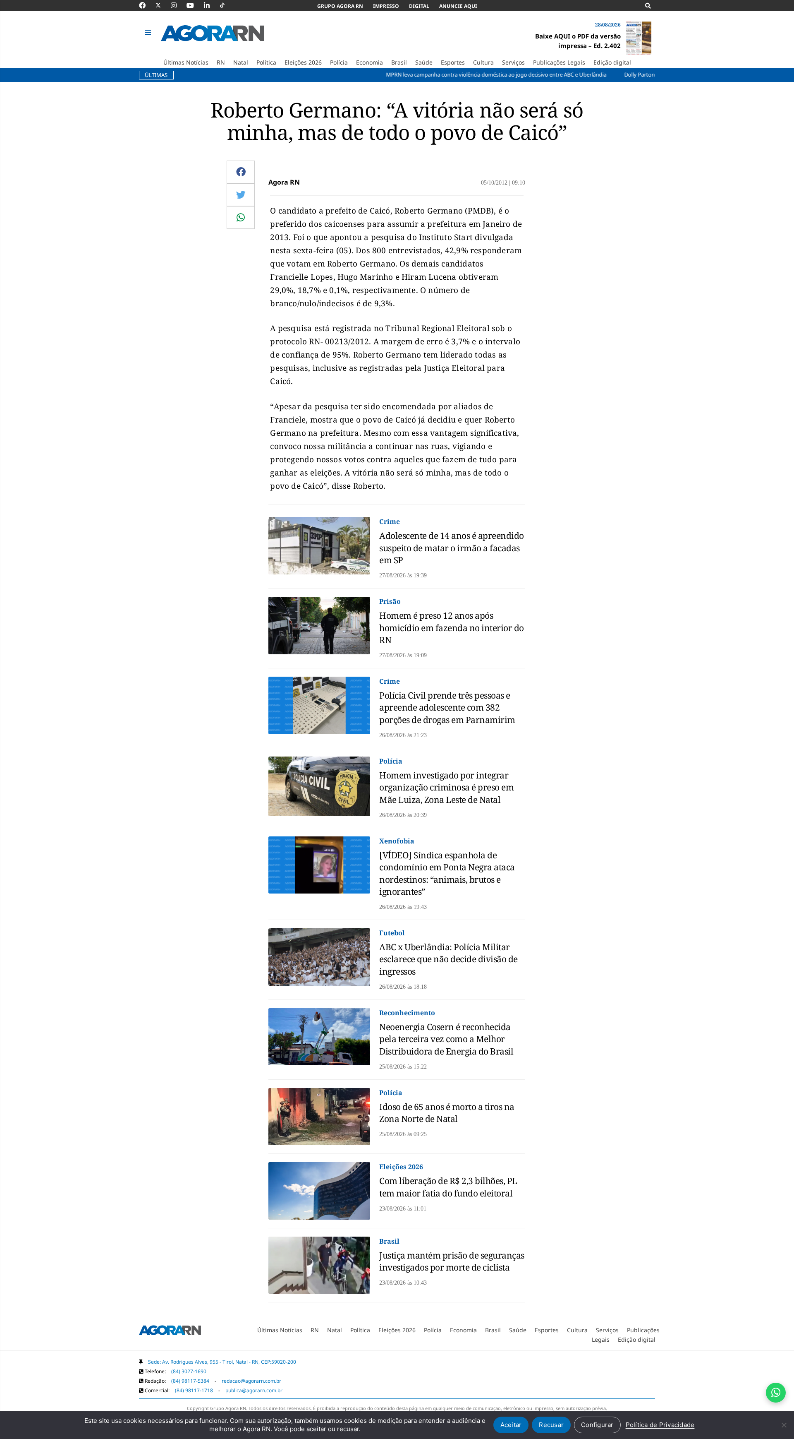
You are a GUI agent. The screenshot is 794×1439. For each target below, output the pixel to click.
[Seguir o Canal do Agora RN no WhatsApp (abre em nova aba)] (776, 1393)
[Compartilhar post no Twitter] (241, 194)
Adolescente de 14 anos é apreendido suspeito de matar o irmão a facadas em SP (451, 548)
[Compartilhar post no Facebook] (241, 171)
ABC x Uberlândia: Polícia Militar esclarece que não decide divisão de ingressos (448, 959)
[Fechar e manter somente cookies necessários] (784, 1425)
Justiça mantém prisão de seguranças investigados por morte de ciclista (451, 1261)
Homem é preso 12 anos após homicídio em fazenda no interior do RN (451, 628)
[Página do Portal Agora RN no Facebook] (146, 5)
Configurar (597, 1425)
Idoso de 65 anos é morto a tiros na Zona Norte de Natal (446, 1112)
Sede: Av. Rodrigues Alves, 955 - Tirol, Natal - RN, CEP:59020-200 (222, 1361)
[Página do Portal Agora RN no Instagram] (178, 5)
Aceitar (511, 1425)
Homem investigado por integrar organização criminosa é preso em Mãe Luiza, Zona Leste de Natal (446, 787)
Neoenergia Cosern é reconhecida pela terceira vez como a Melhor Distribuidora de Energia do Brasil (446, 1039)
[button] (149, 33)
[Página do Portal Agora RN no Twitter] (163, 5)
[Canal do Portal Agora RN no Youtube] (194, 5)
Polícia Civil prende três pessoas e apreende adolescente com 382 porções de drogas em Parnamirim (447, 707)
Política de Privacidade (660, 1425)
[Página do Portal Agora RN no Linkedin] (211, 5)
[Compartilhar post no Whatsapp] (241, 217)
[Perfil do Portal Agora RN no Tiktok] (226, 5)
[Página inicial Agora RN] (170, 1331)
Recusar (551, 1425)
